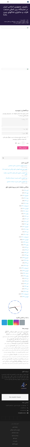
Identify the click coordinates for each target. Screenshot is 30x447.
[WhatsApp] (10, 322)
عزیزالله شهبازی (11, 352)
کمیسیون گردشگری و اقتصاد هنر (19, 363)
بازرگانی (8, 343)
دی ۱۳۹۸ (26, 278)
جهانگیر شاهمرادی (21, 346)
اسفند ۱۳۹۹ (25, 242)
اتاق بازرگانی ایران (13, 334)
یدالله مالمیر (4, 363)
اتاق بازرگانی (13, 331)
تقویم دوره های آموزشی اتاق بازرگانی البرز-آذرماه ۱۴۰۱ (14, 169)
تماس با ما (15, 441)
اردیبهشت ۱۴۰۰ (24, 237)
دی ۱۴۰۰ (26, 216)
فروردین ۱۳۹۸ (25, 297)
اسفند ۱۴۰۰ (25, 211)
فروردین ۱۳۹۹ (25, 271)
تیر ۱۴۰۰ (26, 232)
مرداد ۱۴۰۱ (26, 198)
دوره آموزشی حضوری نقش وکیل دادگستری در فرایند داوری (15, 173)
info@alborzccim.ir (22, 413)
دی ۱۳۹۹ (26, 247)
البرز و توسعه (16, 343)
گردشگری (11, 363)
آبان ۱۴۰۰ (26, 221)
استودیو (23, 338)
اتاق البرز (25, 332)
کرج (4, 361)
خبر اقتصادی (14, 345)
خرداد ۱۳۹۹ (26, 265)
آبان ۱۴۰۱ (26, 190)
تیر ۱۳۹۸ (26, 289)
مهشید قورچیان (8, 356)
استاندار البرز (10, 337)
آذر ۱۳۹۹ (26, 250)
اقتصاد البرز (24, 343)
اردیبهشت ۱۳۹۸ (24, 294)
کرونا (27, 363)
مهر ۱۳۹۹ (26, 255)
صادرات (16, 352)
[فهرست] (8, 2)
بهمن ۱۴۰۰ (26, 214)
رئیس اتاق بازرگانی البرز (17, 348)
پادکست (21, 358)
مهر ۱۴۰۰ (26, 224)
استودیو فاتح (16, 341)
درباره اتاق (15, 438)
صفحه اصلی (15, 427)
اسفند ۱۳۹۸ (25, 273)
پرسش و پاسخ (15, 435)
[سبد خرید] (1, 2)
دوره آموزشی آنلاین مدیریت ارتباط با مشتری (17, 182)
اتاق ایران (20, 332)
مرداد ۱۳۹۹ (26, 260)
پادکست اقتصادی (12, 359)
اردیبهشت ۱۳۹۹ (24, 268)
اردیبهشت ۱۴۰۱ (25, 206)
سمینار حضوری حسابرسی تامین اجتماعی (17, 166)
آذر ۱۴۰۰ (26, 219)
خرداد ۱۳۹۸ (26, 291)
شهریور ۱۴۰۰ (25, 227)
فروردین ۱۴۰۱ (25, 208)
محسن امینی (6, 354)
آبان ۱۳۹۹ (26, 252)
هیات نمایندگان (15, 432)
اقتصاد (8, 341)
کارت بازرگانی (8, 361)
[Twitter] (15, 418)
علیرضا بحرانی (13, 354)
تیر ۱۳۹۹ (26, 263)
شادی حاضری (21, 352)
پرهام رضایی (17, 361)
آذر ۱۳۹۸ (26, 281)
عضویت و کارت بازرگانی (15, 430)
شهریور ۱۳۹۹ (25, 258)
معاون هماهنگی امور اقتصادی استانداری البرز (19, 356)
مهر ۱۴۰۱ (26, 193)
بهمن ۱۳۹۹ (26, 245)
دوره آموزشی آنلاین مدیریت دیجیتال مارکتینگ (16, 178)
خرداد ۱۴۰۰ (26, 234)
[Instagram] (16, 322)
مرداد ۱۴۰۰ (26, 229)
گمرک (8, 363)
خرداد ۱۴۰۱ (26, 203)
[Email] (22, 322)
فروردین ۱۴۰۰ (25, 240)
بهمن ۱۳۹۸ (25, 276)
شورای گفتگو (15, 444)
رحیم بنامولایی (8, 350)
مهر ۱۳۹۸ (26, 286)
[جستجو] (4, 2)
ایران (11, 343)
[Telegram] (4, 322)
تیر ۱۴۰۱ (26, 201)
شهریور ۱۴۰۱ (25, 195)
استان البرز (18, 336)
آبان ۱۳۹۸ (26, 284)
